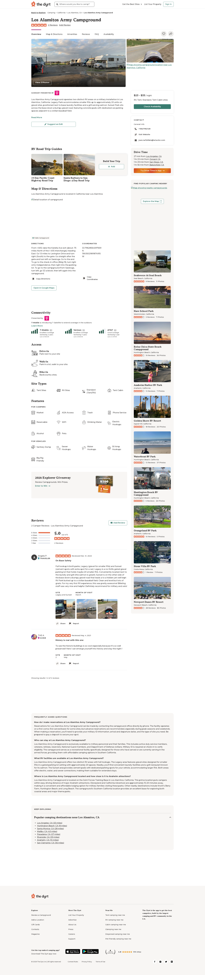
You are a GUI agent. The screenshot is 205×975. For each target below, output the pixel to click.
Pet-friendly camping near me (118, 939)
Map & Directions (54, 34)
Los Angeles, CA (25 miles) (49, 823)
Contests (35, 929)
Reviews (86, 34)
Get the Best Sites (131, 4)
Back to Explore (38, 13)
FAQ (97, 34)
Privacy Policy (87, 962)
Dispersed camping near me (117, 934)
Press (70, 929)
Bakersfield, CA (156, 165)
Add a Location (37, 920)
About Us (72, 925)
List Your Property (152, 4)
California (61, 13)
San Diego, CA (156, 162)
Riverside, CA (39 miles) (48, 837)
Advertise (72, 920)
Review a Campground (41, 915)
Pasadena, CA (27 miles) (48, 834)
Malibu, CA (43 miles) (47, 831)
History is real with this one (70, 640)
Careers (71, 934)
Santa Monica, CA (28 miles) (50, 829)
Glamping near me (113, 929)
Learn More (37, 326)
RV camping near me (114, 920)
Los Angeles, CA (154, 156)
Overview (36, 34)
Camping (51, 13)
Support (71, 939)
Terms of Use (100, 962)
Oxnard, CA (155, 159)
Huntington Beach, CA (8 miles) (52, 826)
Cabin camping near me (115, 925)
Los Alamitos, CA (74, 13)
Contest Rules (73, 962)
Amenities (72, 34)
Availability (109, 34)
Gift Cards (35, 925)
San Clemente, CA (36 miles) (50, 843)
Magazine (35, 934)
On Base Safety (63, 560)
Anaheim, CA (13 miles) (48, 840)
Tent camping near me (115, 915)
